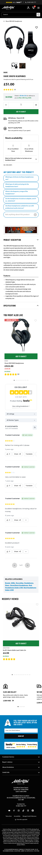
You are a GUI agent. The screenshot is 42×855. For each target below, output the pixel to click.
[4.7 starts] (9, 659)
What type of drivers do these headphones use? (19, 178)
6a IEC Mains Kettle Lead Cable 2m (14, 650)
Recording (19, 583)
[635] (17, 659)
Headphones (28, 583)
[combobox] (21, 14)
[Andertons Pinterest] (33, 810)
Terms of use (9, 816)
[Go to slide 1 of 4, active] (18, 707)
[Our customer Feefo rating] (21, 745)
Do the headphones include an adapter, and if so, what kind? (20, 200)
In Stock (7, 371)
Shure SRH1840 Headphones (14, 363)
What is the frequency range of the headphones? (16, 193)
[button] (10, 90)
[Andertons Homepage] (9, 8)
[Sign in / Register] (28, 7)
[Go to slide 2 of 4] (20, 707)
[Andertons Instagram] (18, 810)
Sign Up (21, 736)
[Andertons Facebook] (14, 810)
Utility (13, 583)
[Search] (38, 14)
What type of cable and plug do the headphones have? (17, 185)
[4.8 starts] (10, 374)
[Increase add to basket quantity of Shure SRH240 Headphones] (36, 105)
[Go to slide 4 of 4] (24, 707)
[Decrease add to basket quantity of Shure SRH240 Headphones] (6, 105)
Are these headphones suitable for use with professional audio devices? (19, 207)
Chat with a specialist (22, 819)
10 (29, 674)
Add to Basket (21, 112)
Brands (7, 583)
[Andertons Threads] (28, 810)
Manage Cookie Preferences (29, 816)
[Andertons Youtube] (9, 810)
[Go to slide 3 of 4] (22, 707)
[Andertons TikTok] (23, 810)
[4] (18, 374)
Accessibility (17, 816)
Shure (7, 585)
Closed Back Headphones (19, 585)
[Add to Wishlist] (36, 320)
